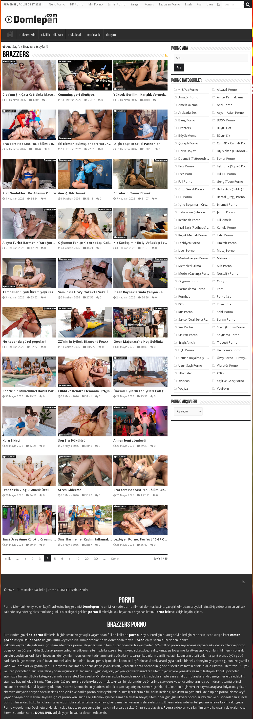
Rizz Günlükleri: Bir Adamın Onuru (29, 193)
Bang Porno (186, 120)
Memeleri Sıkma (189, 266)
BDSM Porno (226, 120)
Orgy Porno (225, 281)
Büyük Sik (223, 135)
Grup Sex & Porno (191, 189)
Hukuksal (74, 35)
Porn (220, 289)
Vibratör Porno (227, 365)
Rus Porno (185, 312)
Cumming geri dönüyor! (76, 94)
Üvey (210, 4)
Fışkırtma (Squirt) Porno (233, 166)
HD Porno (77, 4)
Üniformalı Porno (229, 350)
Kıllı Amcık (224, 220)
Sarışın (135, 4)
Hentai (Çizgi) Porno (231, 197)
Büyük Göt (224, 128)
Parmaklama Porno (191, 289)
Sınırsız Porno (188, 335)
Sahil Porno (225, 312)
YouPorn (223, 388)
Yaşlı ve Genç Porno (230, 381)
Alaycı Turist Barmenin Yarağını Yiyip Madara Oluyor (43, 243)
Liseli (188, 4)
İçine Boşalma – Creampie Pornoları (203, 204)
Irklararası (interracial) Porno (198, 212)
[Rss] (218, 5)
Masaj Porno (226, 250)
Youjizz (183, 388)
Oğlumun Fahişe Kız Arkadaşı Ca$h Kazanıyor (93, 243)
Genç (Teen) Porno (230, 181)
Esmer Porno (117, 4)
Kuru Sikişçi (11, 440)
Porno (10, 34)
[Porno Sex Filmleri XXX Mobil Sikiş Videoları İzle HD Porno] (31, 18)
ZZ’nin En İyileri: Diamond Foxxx (83, 341)
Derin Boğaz (187, 151)
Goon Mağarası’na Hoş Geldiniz (138, 341)
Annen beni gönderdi (129, 440)
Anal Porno (224, 105)
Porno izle (162, 612)
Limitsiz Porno (227, 243)
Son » (115, 559)
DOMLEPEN (43, 713)
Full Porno (185, 181)
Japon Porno (226, 212)
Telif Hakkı (93, 35)
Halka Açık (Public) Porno (234, 189)
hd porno (36, 635)
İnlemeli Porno (227, 204)
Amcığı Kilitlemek (72, 193)
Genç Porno (57, 4)
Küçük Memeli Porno (192, 235)
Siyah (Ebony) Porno (231, 327)
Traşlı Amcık (186, 342)
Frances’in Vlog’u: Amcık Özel (25, 490)
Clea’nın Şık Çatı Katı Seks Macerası (30, 94)
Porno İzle (224, 296)
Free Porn (185, 174)
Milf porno (33, 640)
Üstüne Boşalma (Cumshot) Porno (202, 358)
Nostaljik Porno (227, 273)
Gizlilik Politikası (52, 35)
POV (181, 304)
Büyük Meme (187, 135)
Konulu (149, 4)
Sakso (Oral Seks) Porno (195, 319)
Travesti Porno (227, 342)
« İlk (8, 559)
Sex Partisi (185, 327)
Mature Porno (226, 258)
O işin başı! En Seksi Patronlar (136, 144)
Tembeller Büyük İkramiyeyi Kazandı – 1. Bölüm (39, 292)
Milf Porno (95, 4)
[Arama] (248, 4)
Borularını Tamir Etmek (132, 193)
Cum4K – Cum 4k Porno (233, 143)
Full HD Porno (226, 174)
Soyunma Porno (228, 335)
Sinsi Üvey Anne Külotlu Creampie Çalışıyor (36, 539)
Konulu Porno (226, 227)
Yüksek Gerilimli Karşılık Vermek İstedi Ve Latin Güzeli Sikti (160, 94)
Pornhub (184, 296)
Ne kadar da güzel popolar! (24, 341)
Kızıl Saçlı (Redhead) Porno (197, 227)
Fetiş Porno (186, 166)
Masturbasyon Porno (193, 258)
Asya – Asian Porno (230, 112)
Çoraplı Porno (188, 143)
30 (96, 559)
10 (77, 559)
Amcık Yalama (188, 105)
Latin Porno (225, 235)
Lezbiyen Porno (169, 4)
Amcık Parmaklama (230, 97)
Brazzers (184, 128)
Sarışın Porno (226, 319)
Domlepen (91, 606)
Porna (168, 707)
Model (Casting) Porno (194, 273)
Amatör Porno (188, 97)
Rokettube (224, 304)
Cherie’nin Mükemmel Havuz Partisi (30, 391)
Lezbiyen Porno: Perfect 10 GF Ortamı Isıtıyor (150, 539)
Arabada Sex (187, 112)
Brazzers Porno (126, 625)
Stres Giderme (69, 490)
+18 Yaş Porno (188, 89)
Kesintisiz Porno (189, 220)
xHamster (185, 373)
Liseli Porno (186, 250)
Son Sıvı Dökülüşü (71, 440)
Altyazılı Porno (227, 89)
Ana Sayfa (12, 46)
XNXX (220, 373)
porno (93, 612)
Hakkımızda (28, 35)
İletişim (111, 35)
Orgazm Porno (188, 281)
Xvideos (184, 381)
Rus (199, 4)
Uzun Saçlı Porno (190, 365)
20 (86, 559)
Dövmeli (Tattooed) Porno (196, 158)
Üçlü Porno (186, 350)
